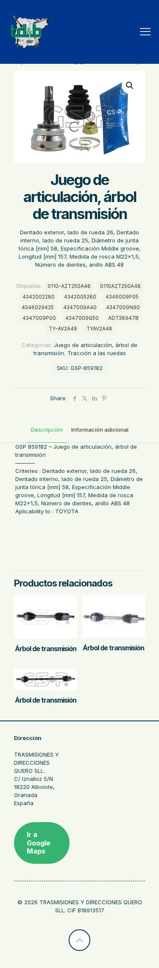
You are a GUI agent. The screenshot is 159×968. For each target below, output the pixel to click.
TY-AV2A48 (63, 329)
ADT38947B (123, 318)
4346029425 (38, 307)
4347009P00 (39, 318)
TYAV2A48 (99, 329)
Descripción (47, 429)
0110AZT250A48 (120, 286)
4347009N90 (123, 307)
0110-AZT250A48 (69, 286)
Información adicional (99, 429)
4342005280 (80, 297)
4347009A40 (80, 307)
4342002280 (38, 297)
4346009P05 (122, 297)
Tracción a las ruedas (96, 353)
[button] (130, 85)
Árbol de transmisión (45, 648)
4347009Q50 (82, 318)
